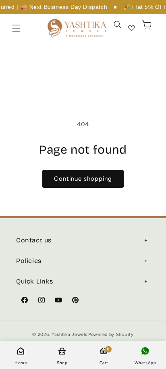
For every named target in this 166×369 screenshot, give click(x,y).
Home (21, 362)
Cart (104, 355)
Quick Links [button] (34, 281)
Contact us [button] (34, 240)
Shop (62, 362)
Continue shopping (83, 178)
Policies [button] (29, 261)
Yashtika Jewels (69, 334)
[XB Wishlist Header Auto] (131, 28)
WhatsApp (145, 362)
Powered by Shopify (111, 334)
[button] (16, 28)
